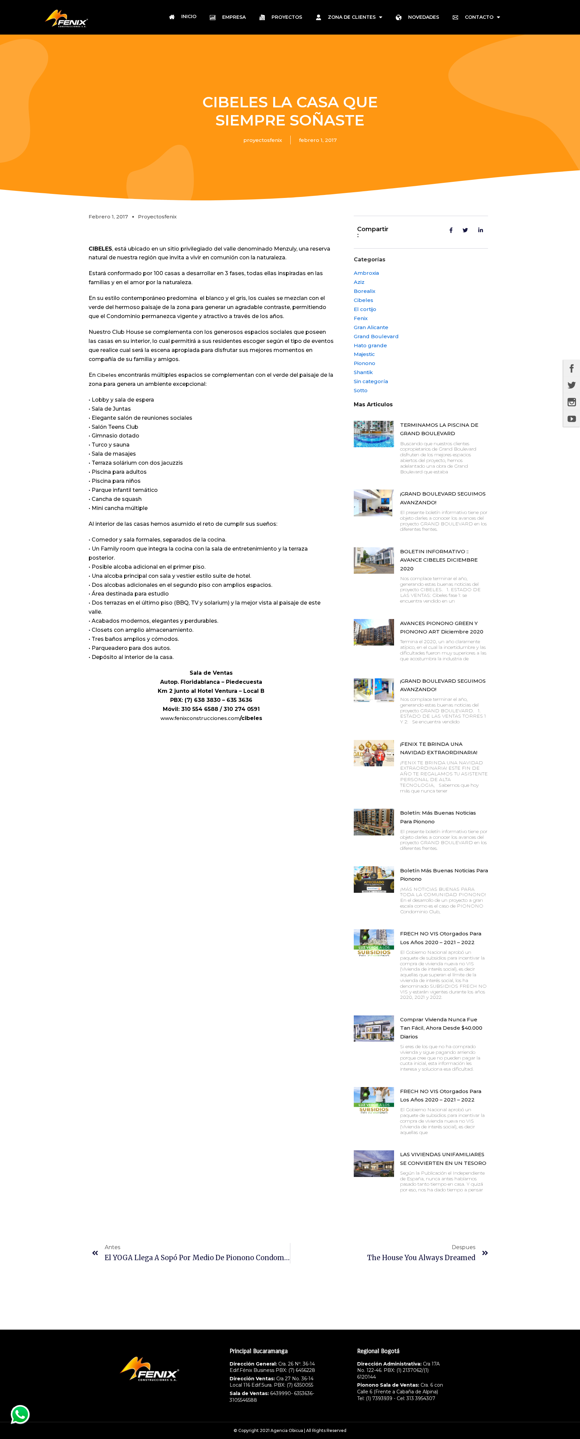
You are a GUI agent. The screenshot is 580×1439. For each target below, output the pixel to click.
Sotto (361, 390)
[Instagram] (571, 401)
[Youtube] (571, 418)
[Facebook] (571, 368)
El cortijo (365, 309)
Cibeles (106, 375)
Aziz (359, 282)
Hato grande (370, 345)
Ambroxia (366, 273)
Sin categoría (371, 381)
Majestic (364, 354)
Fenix (361, 318)
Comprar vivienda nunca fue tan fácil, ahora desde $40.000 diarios (441, 1028)
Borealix (364, 291)
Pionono (364, 363)
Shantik (363, 372)
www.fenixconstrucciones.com (200, 718)
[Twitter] (571, 384)
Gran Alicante (371, 327)
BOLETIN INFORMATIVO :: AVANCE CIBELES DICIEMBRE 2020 (439, 560)
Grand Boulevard (376, 336)
